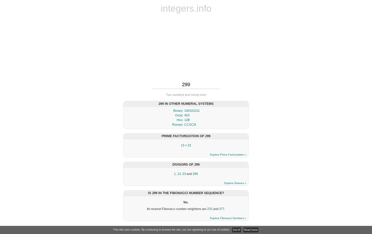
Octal (178, 115)
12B (187, 120)
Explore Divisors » (235, 183)
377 (221, 209)
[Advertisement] (186, 47)
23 (189, 145)
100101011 (192, 110)
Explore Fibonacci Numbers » (228, 218)
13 (182, 145)
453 (186, 115)
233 (209, 209)
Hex (179, 120)
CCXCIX (190, 124)
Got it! (236, 229)
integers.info (186, 8)
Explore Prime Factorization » (228, 154)
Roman (177, 124)
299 (195, 174)
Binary (177, 110)
